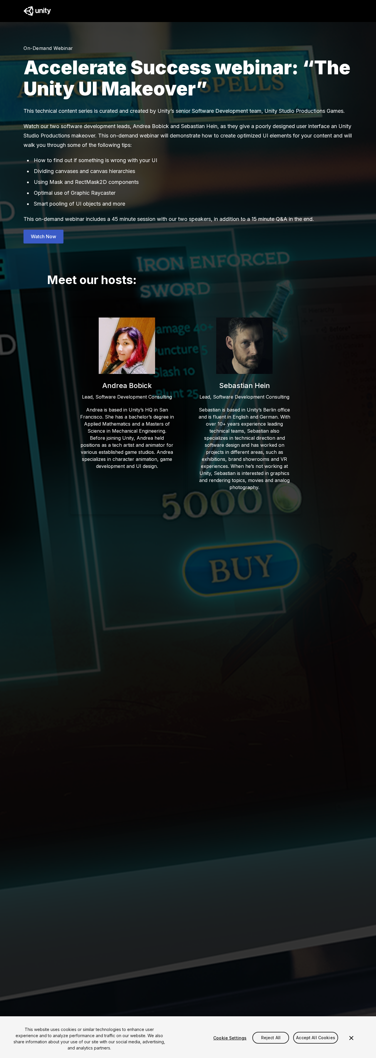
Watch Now (43, 236)
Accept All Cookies (315, 1037)
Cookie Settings (229, 1037)
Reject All (271, 1037)
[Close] (351, 1038)
